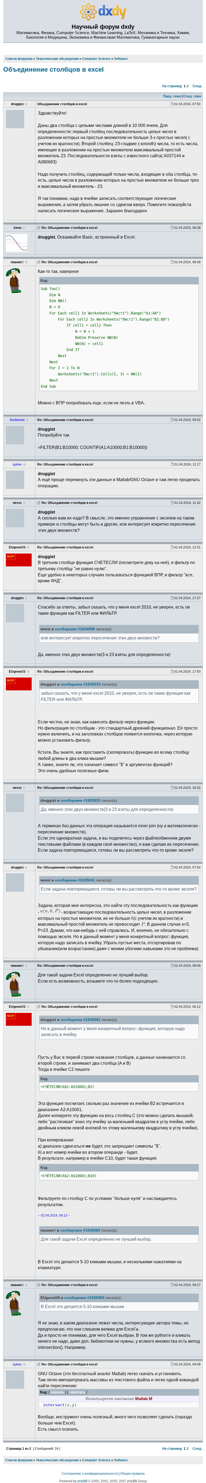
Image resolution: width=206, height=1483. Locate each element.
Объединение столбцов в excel (53, 69)
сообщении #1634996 (75, 629)
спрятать (77, 1392)
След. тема (192, 96)
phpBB (82, 1481)
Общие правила (132, 1473)
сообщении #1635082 (80, 1230)
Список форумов (18, 1460)
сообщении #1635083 (84, 1298)
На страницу (172, 86)
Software (121, 1460)
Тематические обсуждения (57, 1460)
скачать (57, 1392)
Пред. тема (172, 96)
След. (197, 86)
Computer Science (96, 1460)
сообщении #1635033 (81, 684)
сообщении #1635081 (81, 1020)
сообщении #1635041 (75, 880)
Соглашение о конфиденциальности (90, 1473)
